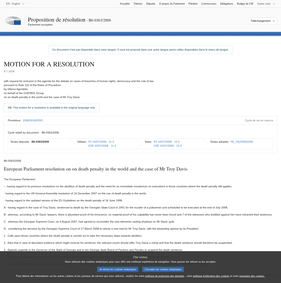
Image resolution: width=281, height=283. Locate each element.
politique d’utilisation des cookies (211, 276)
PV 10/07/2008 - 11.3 (101, 141)
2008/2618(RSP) (33, 120)
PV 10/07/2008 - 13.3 (166, 141)
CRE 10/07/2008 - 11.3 (102, 145)
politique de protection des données (164, 276)
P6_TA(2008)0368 (242, 141)
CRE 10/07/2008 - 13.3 (168, 145)
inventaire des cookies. (252, 276)
